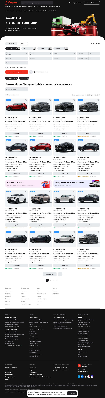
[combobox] (16, 53)
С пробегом (11, 43)
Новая (22, 43)
